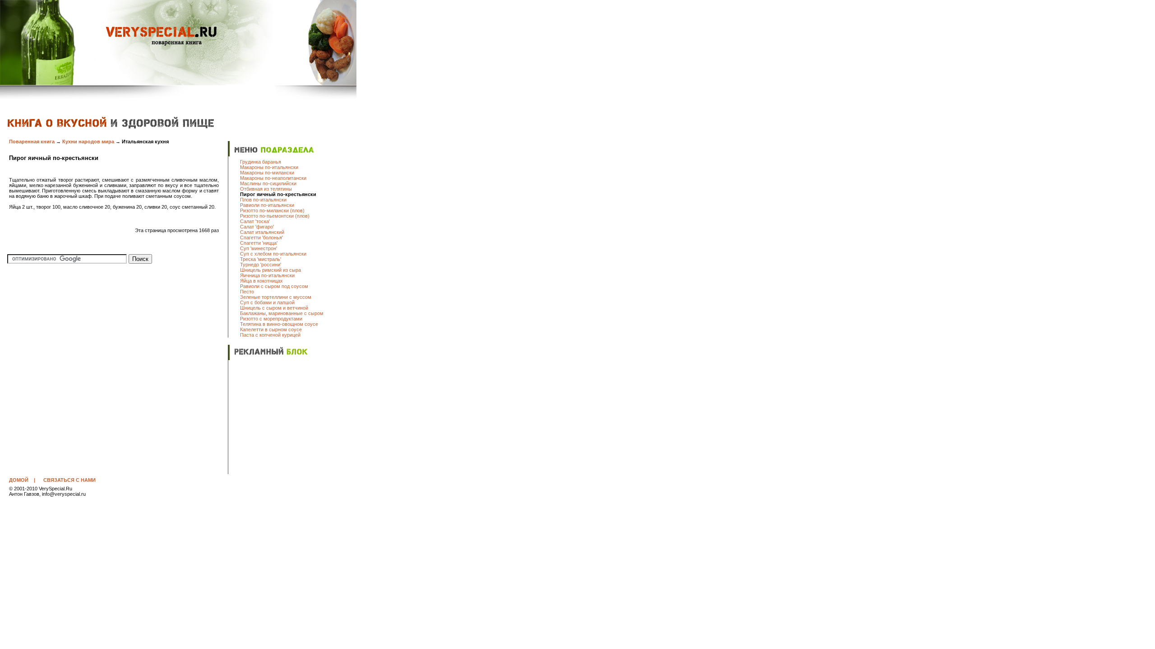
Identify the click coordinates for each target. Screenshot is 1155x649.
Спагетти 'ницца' (258, 243)
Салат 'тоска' (255, 221)
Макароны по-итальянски (269, 167)
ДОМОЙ (18, 480)
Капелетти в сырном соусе (271, 329)
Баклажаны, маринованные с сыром (281, 313)
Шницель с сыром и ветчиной (274, 308)
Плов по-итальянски (263, 199)
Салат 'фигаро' (257, 226)
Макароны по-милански (267, 172)
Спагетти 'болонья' (261, 237)
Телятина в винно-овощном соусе (279, 324)
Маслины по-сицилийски (268, 183)
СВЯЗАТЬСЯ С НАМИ (69, 480)
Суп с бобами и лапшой (267, 302)
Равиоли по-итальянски (267, 205)
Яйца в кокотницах (261, 280)
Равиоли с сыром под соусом (274, 286)
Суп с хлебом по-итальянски (273, 253)
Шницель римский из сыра (270, 270)
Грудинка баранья (260, 162)
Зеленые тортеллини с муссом (275, 297)
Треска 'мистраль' (260, 259)
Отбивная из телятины (266, 189)
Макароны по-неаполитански (273, 178)
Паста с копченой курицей (270, 335)
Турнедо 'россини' (260, 264)
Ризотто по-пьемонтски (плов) (275, 216)
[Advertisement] (296, 417)
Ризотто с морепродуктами (271, 318)
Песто (247, 291)
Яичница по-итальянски (267, 275)
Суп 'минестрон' (258, 248)
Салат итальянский (262, 232)
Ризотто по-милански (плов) (272, 210)
